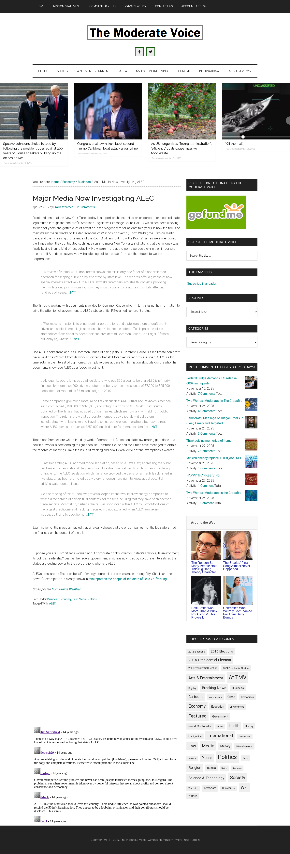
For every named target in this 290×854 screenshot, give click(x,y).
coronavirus (215, 697)
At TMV (237, 677)
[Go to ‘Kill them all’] (256, 111)
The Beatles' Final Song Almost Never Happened (236, 566)
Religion (194, 767)
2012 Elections (196, 651)
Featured (197, 716)
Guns (220, 726)
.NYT (72, 292)
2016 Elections (222, 651)
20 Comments (86, 207)
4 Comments (206, 411)
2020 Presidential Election (202, 668)
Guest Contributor (200, 726)
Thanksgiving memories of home (209, 441)
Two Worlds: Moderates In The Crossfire (214, 401)
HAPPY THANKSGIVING (203, 475)
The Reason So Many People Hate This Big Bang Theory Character (204, 567)
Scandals (237, 768)
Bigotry (192, 688)
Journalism (245, 736)
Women (192, 796)
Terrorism (210, 788)
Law (75, 599)
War (244, 787)
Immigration (195, 736)
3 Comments (206, 433)
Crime (231, 697)
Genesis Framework (160, 839)
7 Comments (206, 393)
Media (83, 599)
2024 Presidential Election (236, 668)
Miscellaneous (244, 746)
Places (207, 758)
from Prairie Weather (65, 589)
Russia (211, 768)
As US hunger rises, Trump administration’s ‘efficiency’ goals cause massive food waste (181, 148)
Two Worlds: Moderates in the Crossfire (213, 493)
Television (193, 788)
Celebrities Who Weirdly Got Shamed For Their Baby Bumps (237, 612)
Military (225, 746)
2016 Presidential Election (209, 660)
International (220, 735)
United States (228, 788)
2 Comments (206, 451)
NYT (77, 339)
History (249, 726)
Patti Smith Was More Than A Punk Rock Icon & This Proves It (204, 612)
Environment (237, 706)
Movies (192, 758)
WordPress (182, 839)
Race (245, 758)
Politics (92, 599)
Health (234, 726)
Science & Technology (206, 778)
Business (53, 599)
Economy (65, 599)
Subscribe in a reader (201, 283)
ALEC (52, 603)
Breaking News (214, 688)
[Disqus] (107, 671)
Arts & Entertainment (205, 678)
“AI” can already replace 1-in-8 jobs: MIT (213, 458)
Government (220, 716)
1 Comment (206, 486)
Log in (196, 839)
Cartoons (195, 697)
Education (217, 706)
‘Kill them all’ (234, 144)
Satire (224, 768)
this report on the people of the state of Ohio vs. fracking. (128, 579)
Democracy (247, 697)
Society (237, 777)
